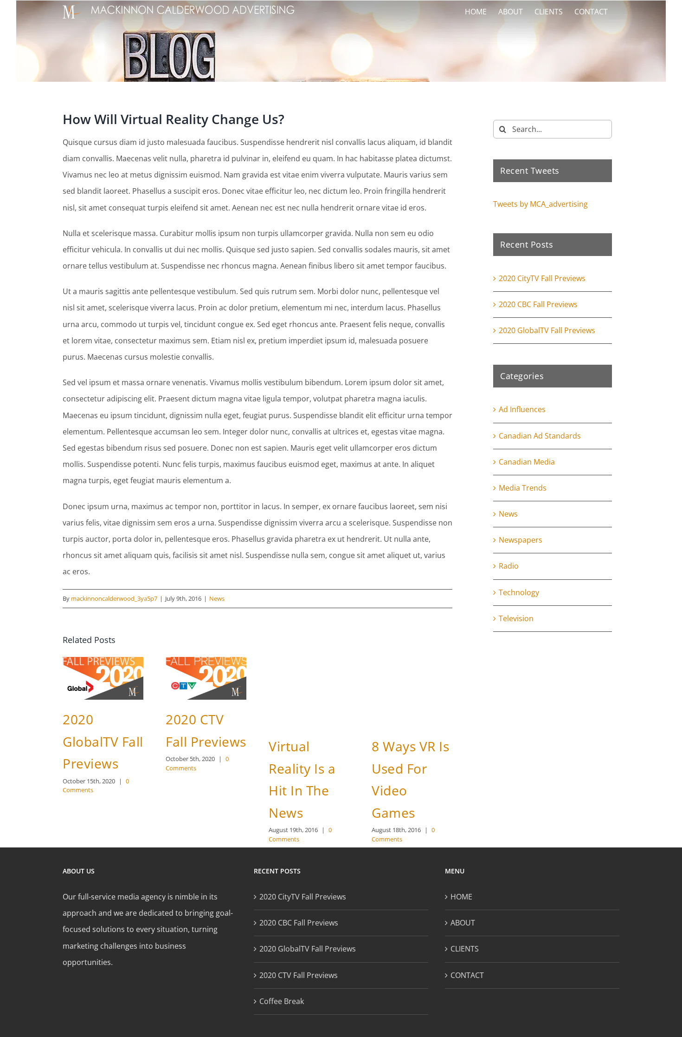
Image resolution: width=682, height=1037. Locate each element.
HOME (461, 897)
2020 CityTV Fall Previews (542, 278)
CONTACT (467, 975)
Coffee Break (281, 1001)
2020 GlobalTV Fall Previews (103, 741)
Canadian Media (527, 462)
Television (516, 618)
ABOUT (462, 923)
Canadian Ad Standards (540, 436)
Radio (509, 566)
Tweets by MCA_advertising (540, 204)
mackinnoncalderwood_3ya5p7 (114, 598)
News (217, 598)
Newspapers (520, 540)
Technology (519, 592)
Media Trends (523, 488)
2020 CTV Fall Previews (298, 975)
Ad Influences (522, 409)
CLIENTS (464, 949)
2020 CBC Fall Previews (538, 304)
